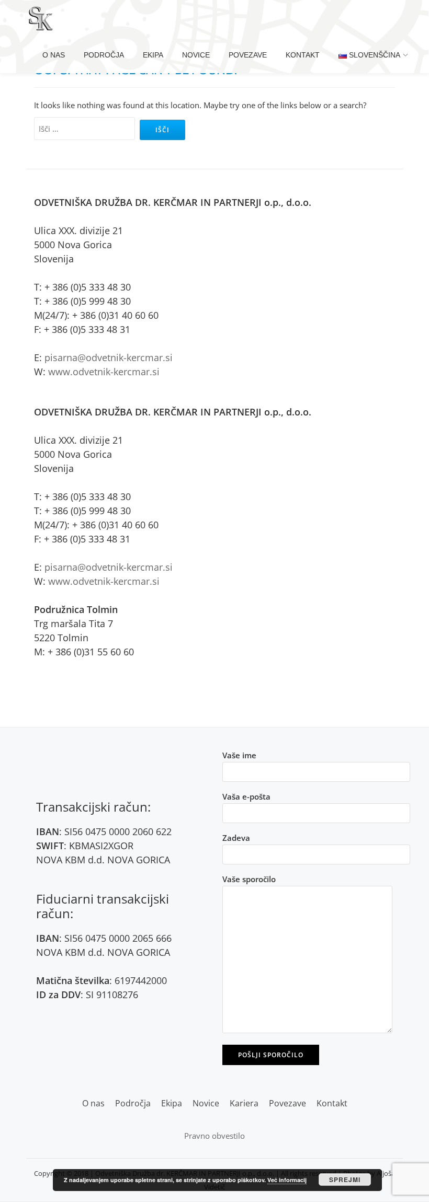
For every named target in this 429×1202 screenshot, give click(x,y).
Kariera (244, 1103)
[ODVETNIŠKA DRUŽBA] (42, 18)
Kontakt (303, 55)
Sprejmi (344, 1179)
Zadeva (236, 838)
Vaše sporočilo (249, 879)
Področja (104, 55)
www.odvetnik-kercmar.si (104, 371)
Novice (196, 55)
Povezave (248, 55)
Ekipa (153, 55)
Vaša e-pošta (246, 796)
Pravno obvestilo (214, 1135)
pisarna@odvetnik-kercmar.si (108, 357)
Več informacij (287, 1180)
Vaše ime (239, 755)
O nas (53, 55)
